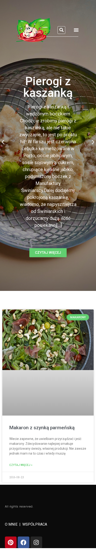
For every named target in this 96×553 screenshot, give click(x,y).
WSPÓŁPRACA (34, 524)
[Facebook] (23, 542)
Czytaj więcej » (20, 465)
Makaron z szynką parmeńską (42, 427)
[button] (61, 30)
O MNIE (11, 524)
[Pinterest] (11, 542)
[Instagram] (36, 542)
